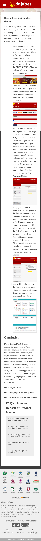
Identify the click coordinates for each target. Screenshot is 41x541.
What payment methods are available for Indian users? (18, 427)
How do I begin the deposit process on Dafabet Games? (18, 419)
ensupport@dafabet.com (7, 532)
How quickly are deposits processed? (17, 452)
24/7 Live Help (20, 532)
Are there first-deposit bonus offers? (18, 444)
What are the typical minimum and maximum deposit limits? (19, 436)
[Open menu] (5, 4)
